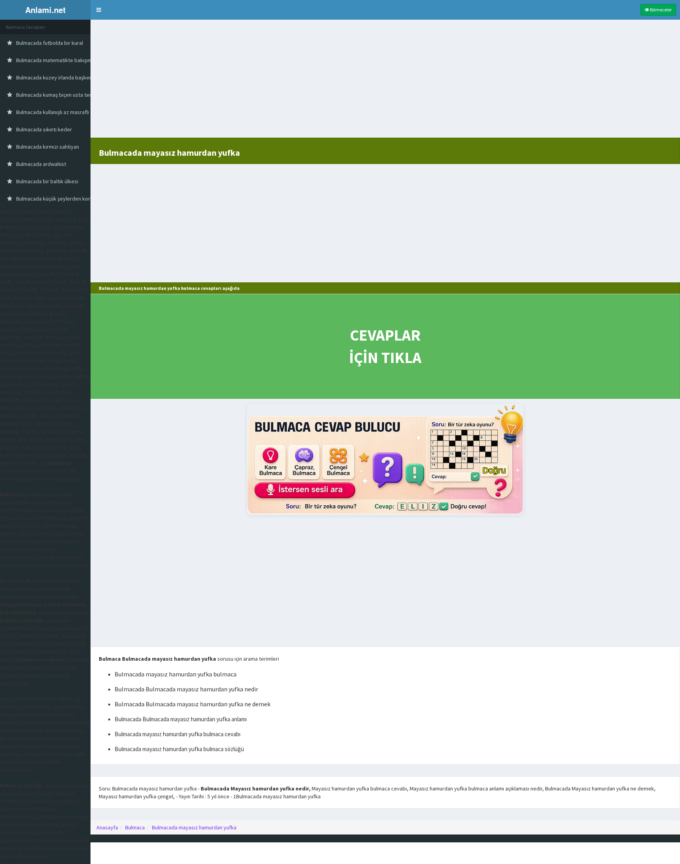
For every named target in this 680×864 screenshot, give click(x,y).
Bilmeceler (660, 10)
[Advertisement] (385, 83)
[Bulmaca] (385, 459)
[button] (99, 10)
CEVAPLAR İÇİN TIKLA (385, 346)
